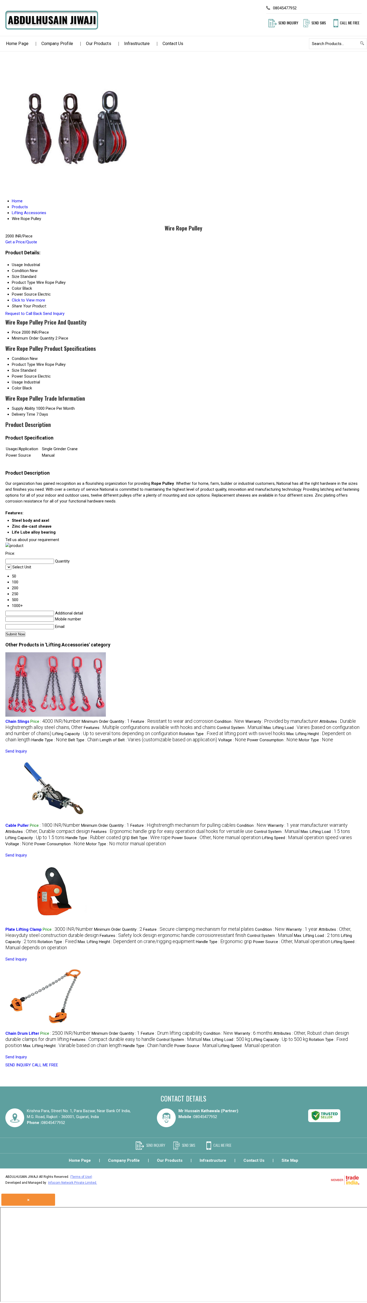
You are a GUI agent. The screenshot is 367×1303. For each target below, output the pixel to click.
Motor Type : (316, 740)
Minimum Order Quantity (33, 338)
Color (16, 388)
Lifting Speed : (307, 837)
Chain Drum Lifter (22, 1033)
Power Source (24, 376)
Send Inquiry (53, 313)
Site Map (290, 1160)
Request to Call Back (23, 313)
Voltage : (232, 740)
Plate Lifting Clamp (23, 929)
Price (16, 332)
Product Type (23, 364)
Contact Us (173, 43)
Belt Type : (83, 740)
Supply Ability (23, 408)
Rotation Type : (232, 733)
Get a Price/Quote (21, 242)
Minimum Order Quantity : (106, 721)
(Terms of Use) (81, 1177)
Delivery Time (23, 414)
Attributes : (47, 831)
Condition (20, 358)
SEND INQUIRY (18, 1065)
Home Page (17, 43)
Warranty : (281, 721)
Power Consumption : (272, 740)
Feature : (172, 721)
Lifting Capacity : (115, 733)
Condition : (229, 721)
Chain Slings (17, 721)
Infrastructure (137, 43)
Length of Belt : (158, 740)
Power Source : (216, 837)
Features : (150, 727)
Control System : (239, 727)
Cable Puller (17, 825)
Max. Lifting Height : (136, 941)
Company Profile (57, 43)
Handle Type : (49, 740)
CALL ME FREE (45, 1065)
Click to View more (28, 300)
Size (15, 370)
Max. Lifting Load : (325, 831)
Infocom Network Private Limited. (72, 1183)
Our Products (98, 43)
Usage (17, 382)
